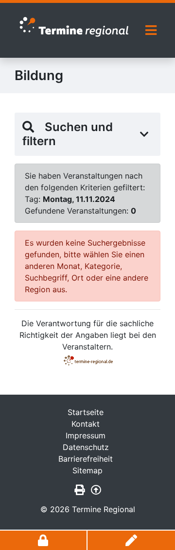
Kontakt (85, 424)
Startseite (86, 412)
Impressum (85, 435)
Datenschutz (86, 447)
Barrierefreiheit (85, 459)
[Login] (44, 540)
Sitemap (87, 470)
